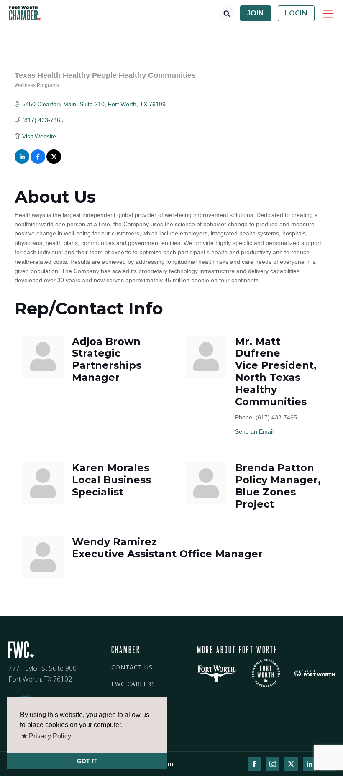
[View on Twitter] (53, 161)
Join (255, 13)
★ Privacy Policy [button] (46, 736)
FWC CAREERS (133, 684)
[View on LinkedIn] (22, 161)
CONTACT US (132, 667)
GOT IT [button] (87, 761)
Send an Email (254, 431)
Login (296, 13)
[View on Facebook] (38, 161)
